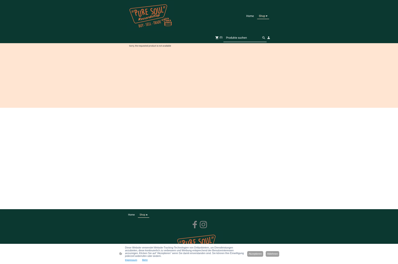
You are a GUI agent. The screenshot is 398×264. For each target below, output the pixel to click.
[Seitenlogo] (150, 16)
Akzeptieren (255, 254)
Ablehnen (272, 254)
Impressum (131, 260)
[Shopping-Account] (269, 38)
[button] (264, 38)
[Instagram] (203, 224)
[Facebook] (194, 224)
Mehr (145, 260)
